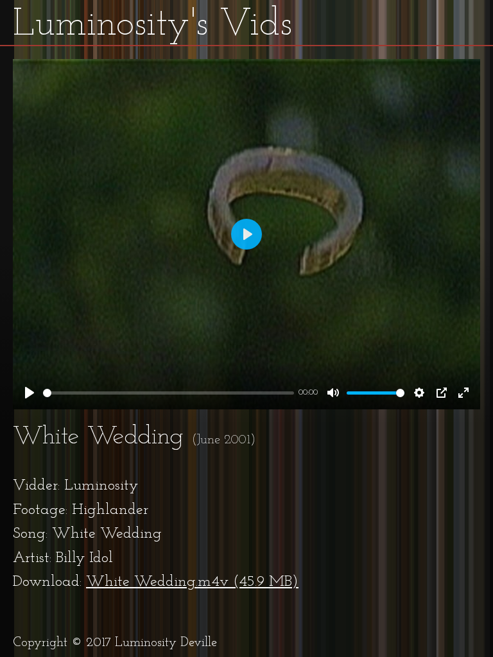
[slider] (168, 393)
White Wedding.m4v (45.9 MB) (192, 582)
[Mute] (333, 392)
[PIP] (441, 392)
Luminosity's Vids (152, 25)
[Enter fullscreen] (463, 392)
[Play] (29, 392)
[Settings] (419, 392)
